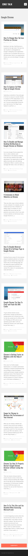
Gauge (20, 438)
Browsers (7, 63)
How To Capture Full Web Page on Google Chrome (12, 87)
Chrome (12, 273)
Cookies (21, 534)
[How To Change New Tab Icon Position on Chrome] (14, 29)
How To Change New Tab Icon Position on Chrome (14, 39)
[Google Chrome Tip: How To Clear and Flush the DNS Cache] (14, 293)
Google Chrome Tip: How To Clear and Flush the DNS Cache (13, 304)
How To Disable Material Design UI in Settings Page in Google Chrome (14, 248)
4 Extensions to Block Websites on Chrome (11, 195)
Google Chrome (16, 63)
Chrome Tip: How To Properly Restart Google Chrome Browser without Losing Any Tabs (14, 466)
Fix (4, 535)
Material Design (7, 275)
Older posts (14, 545)
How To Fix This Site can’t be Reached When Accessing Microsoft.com (14, 507)
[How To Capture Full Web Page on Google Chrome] (14, 79)
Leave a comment (7, 64)
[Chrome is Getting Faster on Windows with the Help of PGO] (14, 346)
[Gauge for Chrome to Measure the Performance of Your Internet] (14, 403)
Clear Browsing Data (15, 534)
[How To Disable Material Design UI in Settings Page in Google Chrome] (14, 238)
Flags (12, 63)
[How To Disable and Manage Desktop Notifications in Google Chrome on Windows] (14, 130)
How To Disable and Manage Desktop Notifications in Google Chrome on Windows (13, 143)
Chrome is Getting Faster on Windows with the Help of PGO (13, 356)
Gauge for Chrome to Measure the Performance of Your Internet (14, 415)
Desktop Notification (15, 168)
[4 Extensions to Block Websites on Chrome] (14, 186)
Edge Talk (7, 4)
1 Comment (14, 275)
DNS (12, 329)
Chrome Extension (15, 110)
